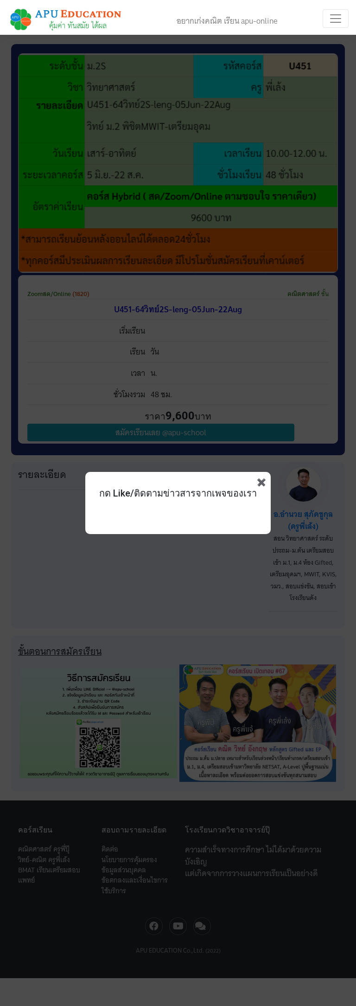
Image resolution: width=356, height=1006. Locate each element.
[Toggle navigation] (336, 18)
